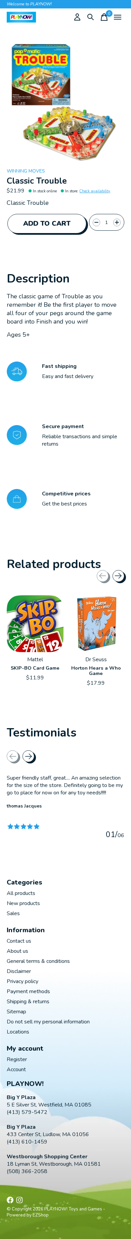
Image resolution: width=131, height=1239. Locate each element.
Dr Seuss (96, 659)
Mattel (35, 659)
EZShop (41, 1215)
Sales (13, 913)
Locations (18, 1032)
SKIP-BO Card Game (35, 668)
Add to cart (47, 223)
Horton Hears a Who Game (96, 671)
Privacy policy (22, 981)
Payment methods (28, 991)
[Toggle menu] (117, 17)
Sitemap (16, 1011)
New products (23, 903)
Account (16, 1069)
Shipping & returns (28, 1001)
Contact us (19, 941)
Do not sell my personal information (48, 1021)
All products (21, 893)
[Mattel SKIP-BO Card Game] (35, 623)
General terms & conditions (38, 961)
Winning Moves (26, 171)
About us (17, 951)
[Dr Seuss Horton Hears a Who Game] (96, 623)
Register (17, 1059)
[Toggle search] (90, 17)
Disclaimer (19, 971)
